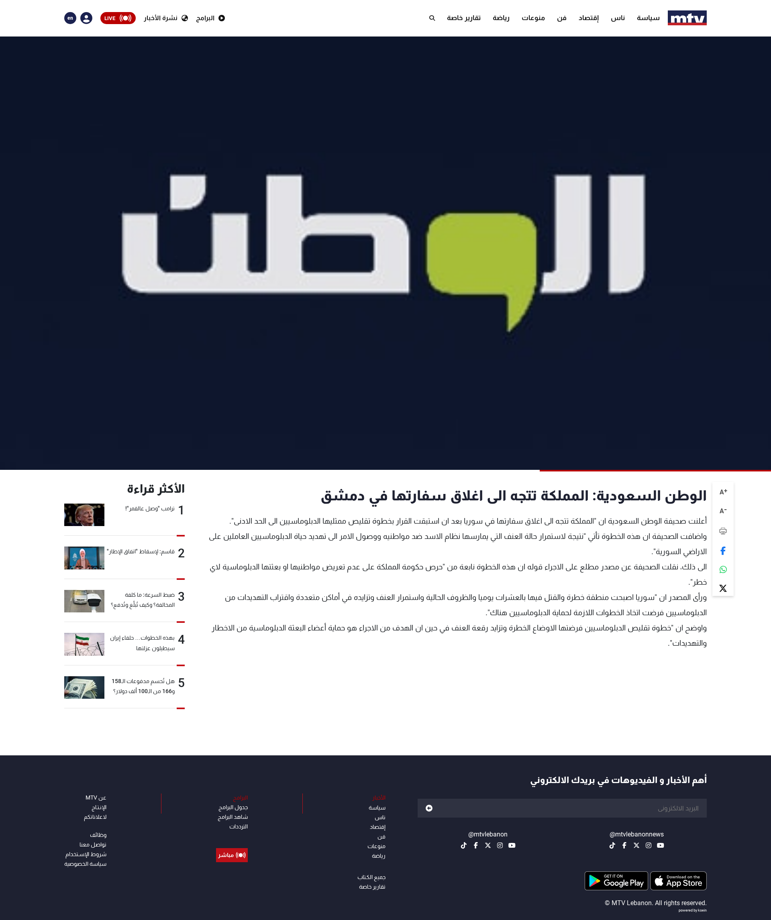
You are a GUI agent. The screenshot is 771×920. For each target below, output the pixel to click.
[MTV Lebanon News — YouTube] (661, 845)
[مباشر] (232, 837)
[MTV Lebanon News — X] (636, 845)
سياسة (648, 18)
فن (562, 18)
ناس (618, 18)
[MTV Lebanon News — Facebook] (624, 845)
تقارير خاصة (464, 18)
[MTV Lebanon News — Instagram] (648, 845)
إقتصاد (589, 18)
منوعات (533, 18)
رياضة (501, 18)
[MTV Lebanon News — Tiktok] (612, 845)
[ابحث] (432, 18)
